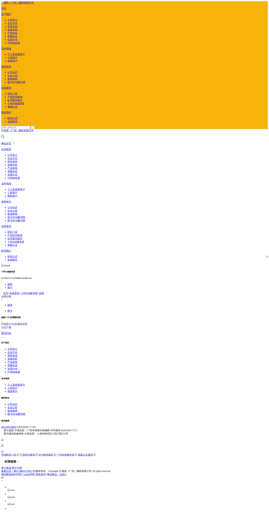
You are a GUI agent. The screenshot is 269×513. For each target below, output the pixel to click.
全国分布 (12, 39)
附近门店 (12, 93)
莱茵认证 (12, 106)
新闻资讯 (6, 66)
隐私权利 (41, 474)
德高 (9, 284)
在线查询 (6, 88)
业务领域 (6, 48)
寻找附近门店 (9, 454)
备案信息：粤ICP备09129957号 (18, 471)
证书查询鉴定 (14, 100)
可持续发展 (13, 43)
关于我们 (6, 14)
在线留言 (12, 121)
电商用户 (12, 61)
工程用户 (12, 57)
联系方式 (12, 118)
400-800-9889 (8, 427)
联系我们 (6, 112)
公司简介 (12, 20)
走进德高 (6, 149)
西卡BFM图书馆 (16, 82)
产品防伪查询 (14, 97)
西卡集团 (6, 468)
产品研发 (12, 33)
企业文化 (12, 23)
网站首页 (6, 143)
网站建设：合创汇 (57, 474)
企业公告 (12, 75)
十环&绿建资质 (15, 103)
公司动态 (12, 72)
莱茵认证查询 (85, 454)
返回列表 (6, 333)
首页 (3, 8)
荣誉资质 (12, 26)
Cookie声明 (28, 474)
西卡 (9, 287)
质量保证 (12, 36)
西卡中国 (17, 468)
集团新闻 (12, 79)
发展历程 (12, 29)
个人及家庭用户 (16, 54)
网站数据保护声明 (11, 474)
